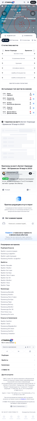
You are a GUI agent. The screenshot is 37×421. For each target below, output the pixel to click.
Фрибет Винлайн (6, 265)
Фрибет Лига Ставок (8, 275)
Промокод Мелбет (7, 307)
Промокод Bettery (7, 304)
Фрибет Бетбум (6, 273)
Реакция (7, 189)
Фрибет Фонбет (6, 268)
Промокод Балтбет (7, 331)
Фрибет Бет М (5, 278)
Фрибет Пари (5, 285)
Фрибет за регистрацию (9, 251)
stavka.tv (23, 399)
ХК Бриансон (29, 18)
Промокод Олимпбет (8, 333)
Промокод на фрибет (8, 253)
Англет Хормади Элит (9, 19)
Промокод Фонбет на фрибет (11, 258)
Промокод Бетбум (7, 299)
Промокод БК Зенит (7, 328)
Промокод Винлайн (7, 292)
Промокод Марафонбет (9, 326)
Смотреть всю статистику (18, 83)
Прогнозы (15, 40)
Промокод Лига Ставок (9, 297)
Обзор (6, 40)
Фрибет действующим (8, 256)
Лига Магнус (22, 9)
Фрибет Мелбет (6, 280)
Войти (33, 2)
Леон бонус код (6, 312)
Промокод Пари (6, 302)
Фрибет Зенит (5, 323)
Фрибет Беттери (6, 270)
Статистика (26, 40)
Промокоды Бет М (7, 309)
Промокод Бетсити (7, 314)
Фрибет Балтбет (6, 321)
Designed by (28, 412)
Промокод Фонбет (7, 294)
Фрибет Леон (5, 283)
